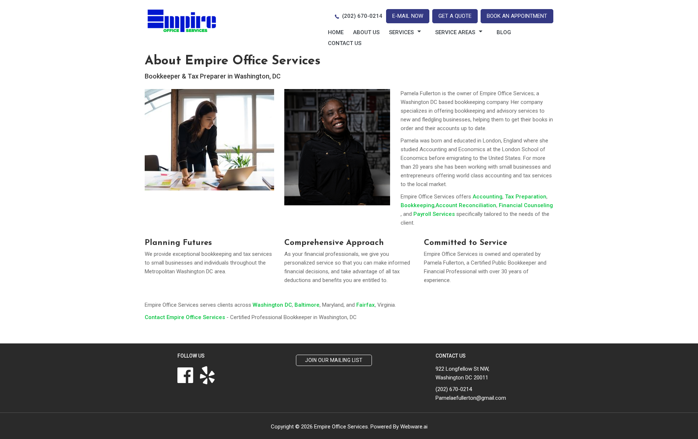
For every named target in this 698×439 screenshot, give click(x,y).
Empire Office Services (341, 426)
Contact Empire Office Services (185, 317)
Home (336, 32)
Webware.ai (414, 426)
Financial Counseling (526, 205)
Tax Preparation (525, 196)
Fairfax (365, 305)
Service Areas (455, 32)
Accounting (487, 196)
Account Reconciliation (466, 205)
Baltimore (307, 305)
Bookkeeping (417, 205)
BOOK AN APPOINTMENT (517, 16)
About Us (366, 32)
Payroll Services (434, 214)
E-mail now (407, 16)
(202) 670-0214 (362, 16)
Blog (504, 32)
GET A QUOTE (455, 16)
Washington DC (272, 305)
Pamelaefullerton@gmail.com (471, 398)
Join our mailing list (334, 360)
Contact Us (344, 43)
